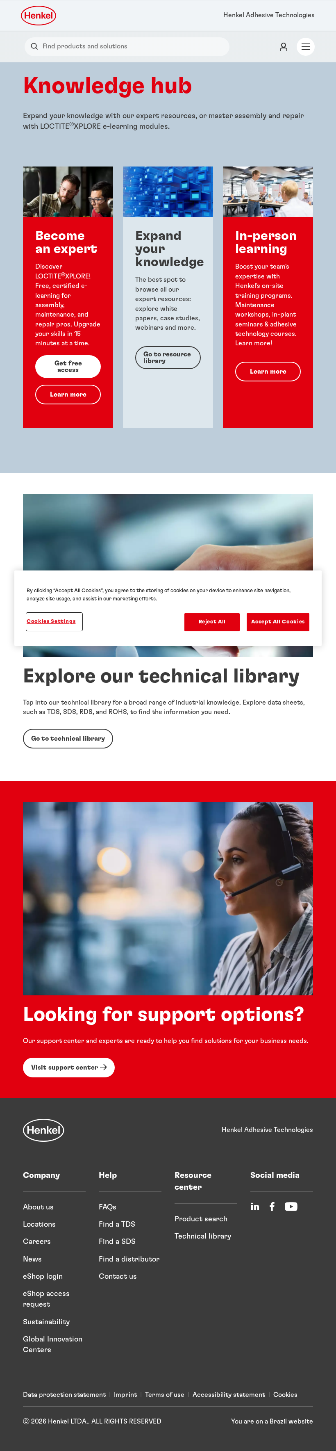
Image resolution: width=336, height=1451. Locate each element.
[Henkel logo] (39, 15)
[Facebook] (272, 1206)
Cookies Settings (51, 621)
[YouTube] (291, 1206)
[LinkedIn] (254, 1206)
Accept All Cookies (278, 622)
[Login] (283, 46)
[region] (168, 608)
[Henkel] (43, 1130)
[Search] (36, 46)
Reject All (212, 622)
